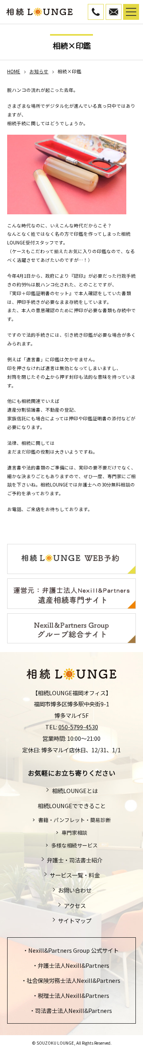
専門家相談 (74, 832)
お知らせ (38, 71)
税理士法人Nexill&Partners (73, 995)
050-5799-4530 (103, 9)
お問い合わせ (74, 890)
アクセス (74, 905)
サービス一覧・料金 (75, 875)
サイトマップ (74, 920)
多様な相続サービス (74, 845)
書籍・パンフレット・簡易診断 (74, 820)
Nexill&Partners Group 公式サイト (73, 950)
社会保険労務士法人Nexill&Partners (73, 980)
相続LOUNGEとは (74, 790)
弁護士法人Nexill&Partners (73, 965)
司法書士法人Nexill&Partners (73, 1010)
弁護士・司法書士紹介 (74, 860)
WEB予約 (121, 9)
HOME (13, 71)
